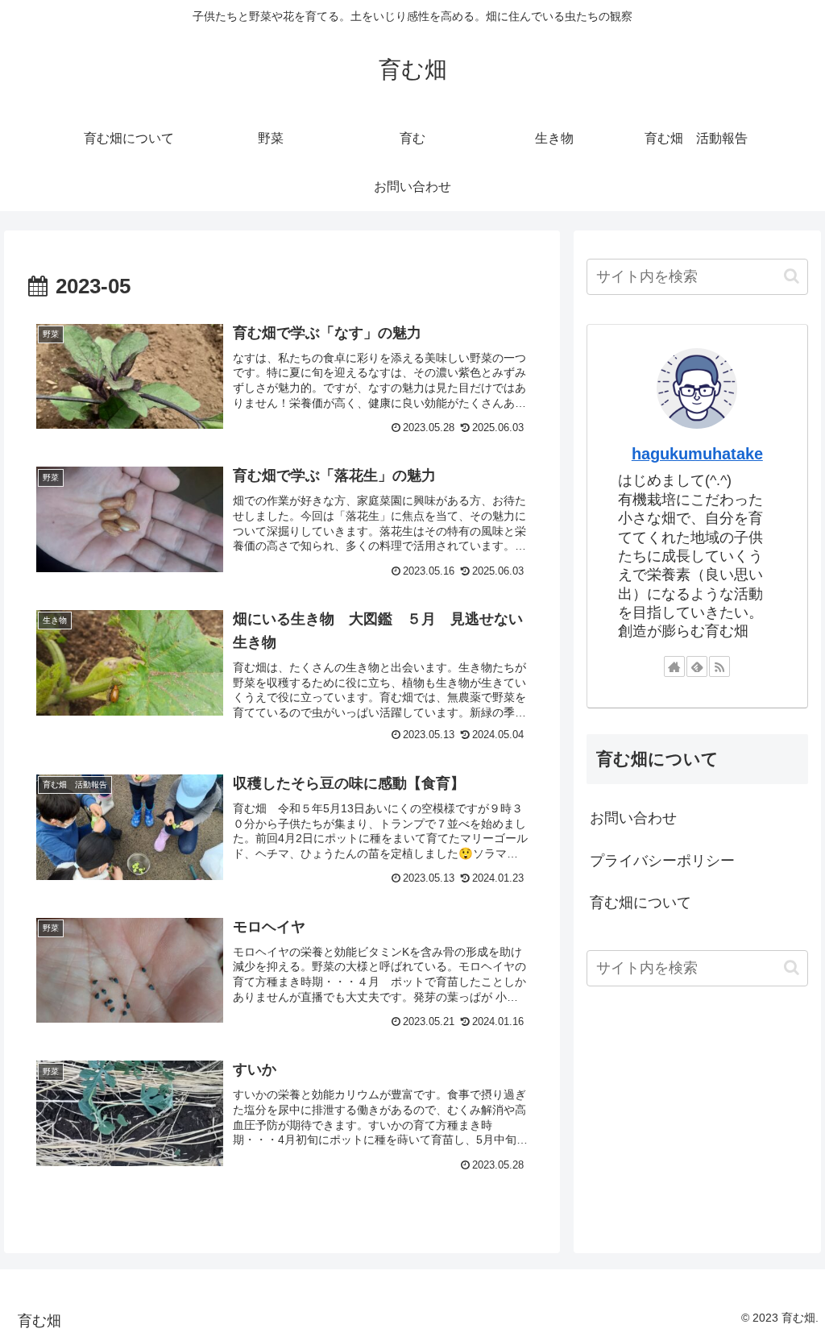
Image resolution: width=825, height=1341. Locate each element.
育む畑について (648, 903)
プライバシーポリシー (662, 861)
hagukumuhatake (697, 454)
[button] (791, 276)
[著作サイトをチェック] (674, 666)
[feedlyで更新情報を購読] (696, 666)
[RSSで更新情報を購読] (719, 666)
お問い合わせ (633, 818)
